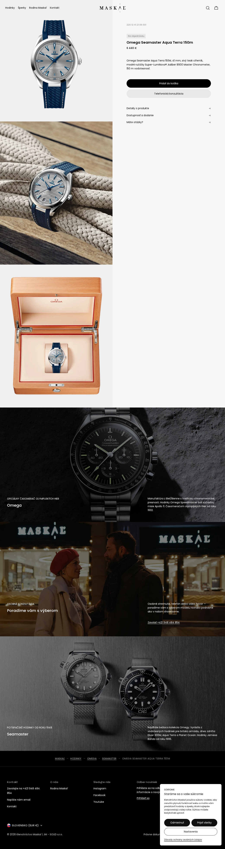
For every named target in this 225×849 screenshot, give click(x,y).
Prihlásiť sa (143, 798)
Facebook (99, 795)
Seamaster (109, 758)
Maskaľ (60, 758)
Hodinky (76, 758)
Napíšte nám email (18, 799)
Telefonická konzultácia (168, 93)
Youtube (99, 802)
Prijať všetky (204, 822)
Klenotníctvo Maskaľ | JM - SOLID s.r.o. (40, 834)
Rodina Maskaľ (59, 788)
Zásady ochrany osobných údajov (183, 839)
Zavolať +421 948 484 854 (164, 622)
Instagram (100, 788)
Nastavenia (191, 831)
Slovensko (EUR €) (25, 825)
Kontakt (12, 806)
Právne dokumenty (155, 834)
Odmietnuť (177, 822)
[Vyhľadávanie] (207, 7)
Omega (92, 758)
